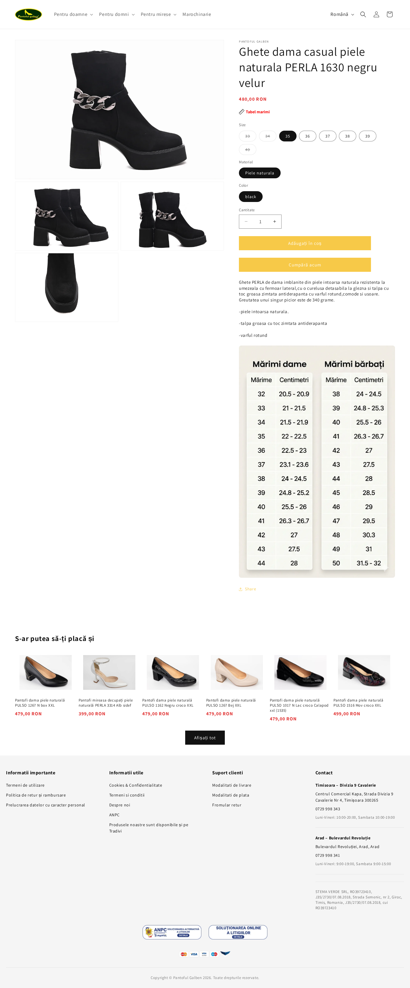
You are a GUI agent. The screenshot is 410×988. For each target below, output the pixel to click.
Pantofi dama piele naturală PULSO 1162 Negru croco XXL (168, 703)
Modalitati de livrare (232, 785)
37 (327, 135)
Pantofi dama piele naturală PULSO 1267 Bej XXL (231, 703)
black (250, 196)
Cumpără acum (305, 264)
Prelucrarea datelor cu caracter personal (45, 805)
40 (250, 150)
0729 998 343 (327, 808)
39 (367, 135)
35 (287, 135)
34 (270, 137)
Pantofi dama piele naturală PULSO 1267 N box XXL (40, 703)
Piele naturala (259, 173)
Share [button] (250, 589)
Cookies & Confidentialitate (135, 785)
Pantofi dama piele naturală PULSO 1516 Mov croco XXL (358, 703)
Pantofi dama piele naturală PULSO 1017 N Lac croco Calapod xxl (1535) (299, 705)
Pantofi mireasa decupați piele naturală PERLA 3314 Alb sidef (106, 703)
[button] (73, 14)
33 (250, 137)
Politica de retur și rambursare (36, 795)
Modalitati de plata (230, 795)
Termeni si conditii (127, 795)
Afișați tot (205, 737)
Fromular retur (226, 805)
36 (307, 135)
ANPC (114, 814)
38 (347, 135)
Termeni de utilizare (25, 785)
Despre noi (119, 805)
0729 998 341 (327, 855)
